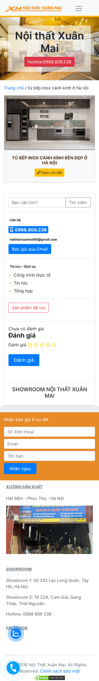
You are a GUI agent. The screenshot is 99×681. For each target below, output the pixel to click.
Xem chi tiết (51, 172)
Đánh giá (17, 344)
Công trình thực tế (32, 275)
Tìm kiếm (78, 202)
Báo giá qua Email (30, 249)
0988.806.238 (30, 229)
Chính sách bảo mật (60, 671)
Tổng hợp (23, 290)
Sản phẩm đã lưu (28, 307)
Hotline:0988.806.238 (49, 61)
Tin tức (21, 283)
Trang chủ (14, 87)
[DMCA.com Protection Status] (49, 677)
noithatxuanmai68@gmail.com (33, 239)
